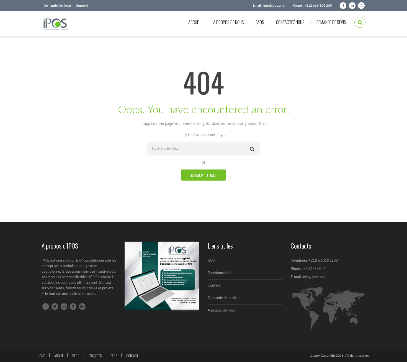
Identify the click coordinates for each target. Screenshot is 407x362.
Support (82, 5)
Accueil (194, 22)
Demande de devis (57, 5)
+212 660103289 (323, 260)
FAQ (211, 260)
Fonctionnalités (219, 273)
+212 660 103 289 (318, 5)
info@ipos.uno (274, 5)
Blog (75, 355)
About (58, 355)
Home (41, 355)
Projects (95, 355)
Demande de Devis (331, 22)
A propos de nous (228, 22)
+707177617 (313, 269)
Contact (214, 285)
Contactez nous (290, 22)
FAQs (260, 22)
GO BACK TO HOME (203, 175)
